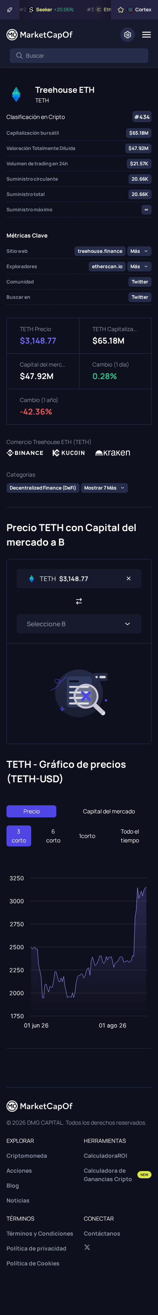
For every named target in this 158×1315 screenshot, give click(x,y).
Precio (31, 811)
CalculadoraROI (105, 1155)
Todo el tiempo (130, 835)
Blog (12, 1185)
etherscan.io (107, 266)
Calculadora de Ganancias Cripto (116, 1175)
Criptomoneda (26, 1155)
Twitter (140, 281)
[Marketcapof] (39, 34)
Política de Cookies (33, 1263)
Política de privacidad (36, 1248)
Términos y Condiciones (39, 1233)
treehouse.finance (100, 251)
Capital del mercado (109, 811)
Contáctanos (102, 1233)
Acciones (19, 1170)
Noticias (18, 1200)
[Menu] (146, 35)
